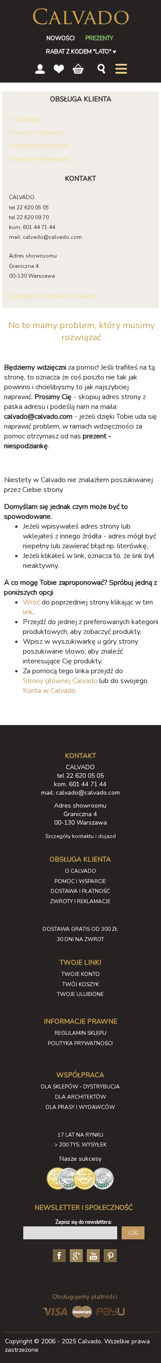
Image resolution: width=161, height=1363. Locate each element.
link (28, 612)
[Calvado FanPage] (58, 1255)
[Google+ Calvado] (75, 1255)
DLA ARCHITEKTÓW (80, 1096)
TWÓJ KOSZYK (80, 984)
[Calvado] (81, 16)
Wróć (31, 602)
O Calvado (25, 119)
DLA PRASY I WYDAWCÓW (80, 1107)
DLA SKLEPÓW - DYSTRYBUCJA (80, 1086)
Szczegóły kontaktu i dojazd (52, 296)
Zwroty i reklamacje (39, 159)
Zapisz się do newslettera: (83, 1222)
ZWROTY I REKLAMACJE (80, 901)
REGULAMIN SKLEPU (80, 1033)
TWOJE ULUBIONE (80, 994)
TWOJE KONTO (80, 974)
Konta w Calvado (49, 691)
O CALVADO (80, 871)
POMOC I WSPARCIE (80, 881)
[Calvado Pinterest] (109, 1255)
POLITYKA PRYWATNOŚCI (80, 1043)
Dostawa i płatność (39, 145)
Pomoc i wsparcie (36, 133)
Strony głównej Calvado (60, 681)
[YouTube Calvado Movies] (92, 1255)
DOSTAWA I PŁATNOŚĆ (80, 891)
